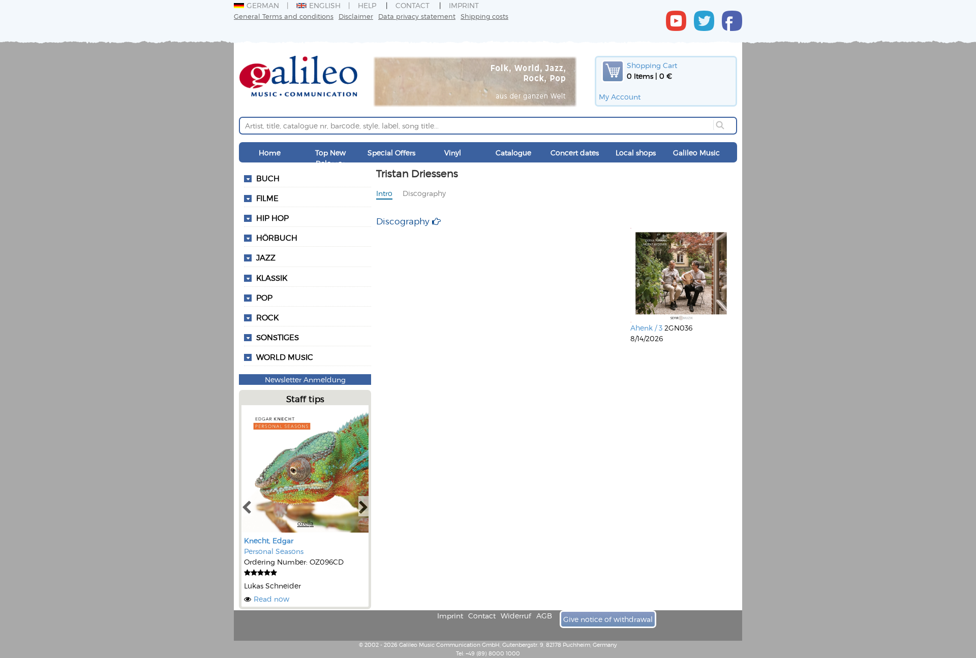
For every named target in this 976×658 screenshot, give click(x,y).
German (263, 5)
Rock (267, 317)
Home (270, 152)
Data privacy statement (416, 16)
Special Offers (391, 152)
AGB (544, 615)
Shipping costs (484, 16)
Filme (267, 198)
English (325, 5)
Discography (424, 193)
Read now (271, 599)
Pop (264, 297)
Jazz (266, 257)
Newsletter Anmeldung (305, 379)
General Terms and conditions (283, 16)
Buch (268, 178)
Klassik (271, 277)
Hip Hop (272, 217)
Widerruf (516, 615)
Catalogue (513, 152)
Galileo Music (696, 152)
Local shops (636, 152)
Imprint (464, 5)
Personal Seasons (273, 551)
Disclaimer (356, 16)
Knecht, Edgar (268, 540)
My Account (619, 96)
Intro (384, 193)
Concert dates (575, 152)
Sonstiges (277, 337)
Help (367, 5)
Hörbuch (276, 237)
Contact (412, 5)
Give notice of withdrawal (608, 619)
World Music (284, 356)
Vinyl (452, 152)
